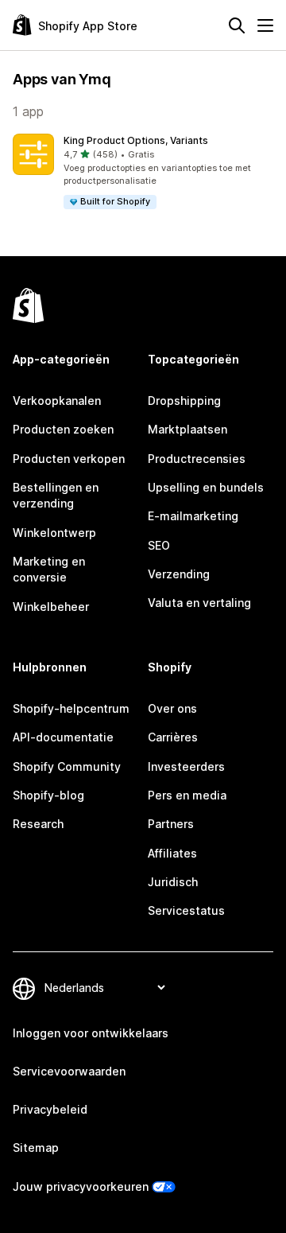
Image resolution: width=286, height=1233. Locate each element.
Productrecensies (196, 458)
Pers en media (187, 795)
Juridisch (173, 882)
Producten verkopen (69, 458)
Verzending (179, 574)
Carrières (173, 737)
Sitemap (36, 1147)
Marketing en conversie (49, 569)
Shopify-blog (48, 795)
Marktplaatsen (187, 429)
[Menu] (265, 25)
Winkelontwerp (54, 532)
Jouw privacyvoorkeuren (81, 1186)
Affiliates (172, 853)
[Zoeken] (237, 25)
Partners (171, 823)
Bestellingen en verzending (56, 495)
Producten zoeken (63, 429)
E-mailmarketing (193, 516)
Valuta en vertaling (199, 602)
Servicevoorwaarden (69, 1071)
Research (38, 823)
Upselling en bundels (206, 487)
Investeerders (186, 766)
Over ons (172, 708)
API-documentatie (63, 737)
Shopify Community (67, 766)
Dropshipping (184, 400)
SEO (159, 545)
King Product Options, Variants (136, 140)
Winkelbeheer (51, 606)
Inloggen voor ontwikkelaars (90, 1033)
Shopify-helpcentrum (71, 708)
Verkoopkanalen (57, 400)
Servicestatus (186, 910)
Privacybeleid (50, 1109)
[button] (143, 172)
